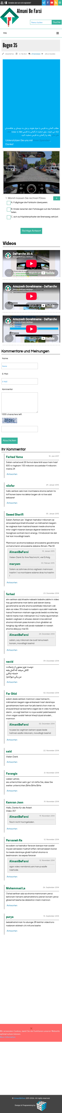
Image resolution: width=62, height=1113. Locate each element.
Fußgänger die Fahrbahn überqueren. (30, 202)
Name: (5, 358)
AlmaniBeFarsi (19, 1098)
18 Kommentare (35, 54)
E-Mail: (5, 374)
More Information (7, 1037)
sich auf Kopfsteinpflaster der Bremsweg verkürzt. (36, 217)
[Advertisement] (31, 93)
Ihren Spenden (41, 140)
